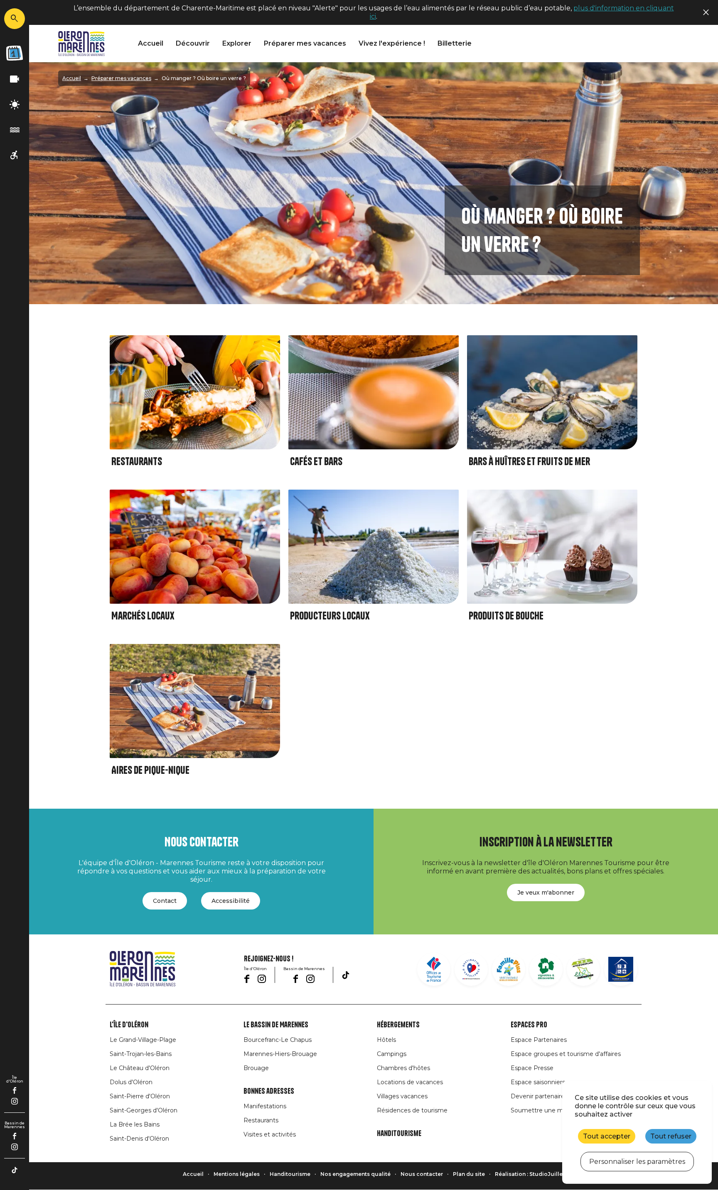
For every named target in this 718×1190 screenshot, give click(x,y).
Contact (165, 901)
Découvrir (193, 43)
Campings (391, 1054)
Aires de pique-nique (150, 770)
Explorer (236, 43)
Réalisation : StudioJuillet (530, 1174)
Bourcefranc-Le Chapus (277, 1040)
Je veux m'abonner (545, 892)
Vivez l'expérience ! (392, 43)
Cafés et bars (316, 462)
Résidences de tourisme (412, 1110)
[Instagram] (14, 1101)
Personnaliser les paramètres (637, 1162)
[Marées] (14, 130)
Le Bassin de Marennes (275, 1025)
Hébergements (398, 1025)
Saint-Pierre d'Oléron (140, 1096)
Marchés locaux (142, 616)
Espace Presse (532, 1068)
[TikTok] (14, 1170)
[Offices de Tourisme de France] (433, 969)
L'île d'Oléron (129, 1025)
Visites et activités (269, 1134)
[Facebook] (15, 1090)
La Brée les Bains (135, 1124)
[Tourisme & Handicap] (620, 969)
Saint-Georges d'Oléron (143, 1110)
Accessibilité (230, 901)
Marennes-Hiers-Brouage (280, 1054)
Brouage (256, 1068)
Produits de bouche (506, 616)
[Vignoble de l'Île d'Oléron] (546, 969)
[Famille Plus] (508, 969)
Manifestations (264, 1106)
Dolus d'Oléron (131, 1082)
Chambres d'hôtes (403, 1068)
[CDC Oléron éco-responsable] (583, 969)
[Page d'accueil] (81, 43)
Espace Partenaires (539, 1040)
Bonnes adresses (268, 1091)
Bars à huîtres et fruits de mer (529, 462)
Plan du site (469, 1174)
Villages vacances (402, 1096)
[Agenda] (14, 53)
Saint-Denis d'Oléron (139, 1138)
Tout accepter (606, 1136)
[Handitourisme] (14, 155)
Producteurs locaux (329, 616)
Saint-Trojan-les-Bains (141, 1054)
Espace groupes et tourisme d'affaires (566, 1054)
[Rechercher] (14, 18)
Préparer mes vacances (305, 43)
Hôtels (386, 1040)
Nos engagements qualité (355, 1174)
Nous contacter (422, 1174)
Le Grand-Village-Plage (143, 1040)
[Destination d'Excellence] (471, 969)
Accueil (150, 43)
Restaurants (136, 462)
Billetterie (455, 43)
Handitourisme (399, 1133)
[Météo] (14, 104)
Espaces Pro (529, 1025)
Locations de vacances (410, 1082)
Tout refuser (670, 1136)
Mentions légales (237, 1174)
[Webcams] (14, 79)
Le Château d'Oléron (140, 1068)
